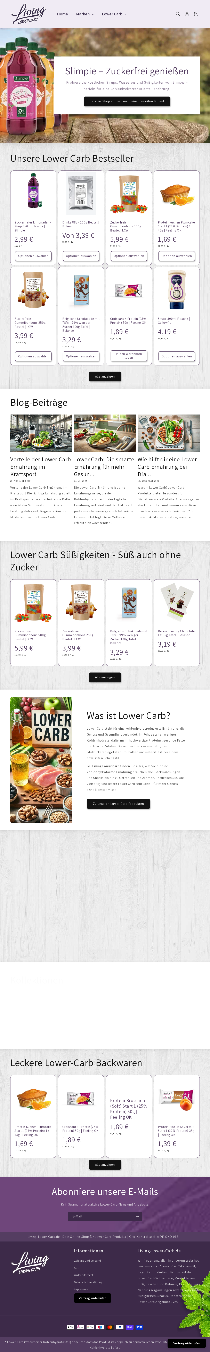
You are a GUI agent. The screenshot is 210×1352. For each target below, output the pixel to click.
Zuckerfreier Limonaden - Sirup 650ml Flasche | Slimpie (33, 226)
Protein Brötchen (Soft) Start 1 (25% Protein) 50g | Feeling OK (128, 898)
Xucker (136, 1041)
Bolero (97, 1041)
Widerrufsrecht (83, 1275)
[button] (178, 13)
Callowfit (23, 1041)
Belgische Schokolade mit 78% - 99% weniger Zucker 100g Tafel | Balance (80, 325)
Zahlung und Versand (87, 1260)
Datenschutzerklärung (88, 1282)
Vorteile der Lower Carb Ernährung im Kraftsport (40, 467)
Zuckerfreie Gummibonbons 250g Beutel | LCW (30, 323)
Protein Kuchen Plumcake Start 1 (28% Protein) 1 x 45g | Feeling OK (176, 226)
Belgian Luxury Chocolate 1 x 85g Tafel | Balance (176, 633)
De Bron (60, 1041)
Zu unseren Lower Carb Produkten (118, 804)
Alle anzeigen (105, 376)
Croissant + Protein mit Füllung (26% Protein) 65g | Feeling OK (176, 920)
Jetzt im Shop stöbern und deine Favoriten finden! (127, 101)
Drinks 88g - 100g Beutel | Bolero (80, 224)
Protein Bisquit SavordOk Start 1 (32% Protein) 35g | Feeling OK (176, 1131)
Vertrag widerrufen (92, 1298)
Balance (175, 1041)
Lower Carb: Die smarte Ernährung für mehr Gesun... (104, 467)
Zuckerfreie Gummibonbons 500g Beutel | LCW (125, 226)
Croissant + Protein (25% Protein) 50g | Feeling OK (128, 321)
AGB (77, 1268)
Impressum (81, 1289)
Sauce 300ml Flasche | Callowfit (174, 321)
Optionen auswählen (33, 256)
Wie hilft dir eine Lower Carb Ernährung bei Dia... (167, 467)
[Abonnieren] (137, 1216)
